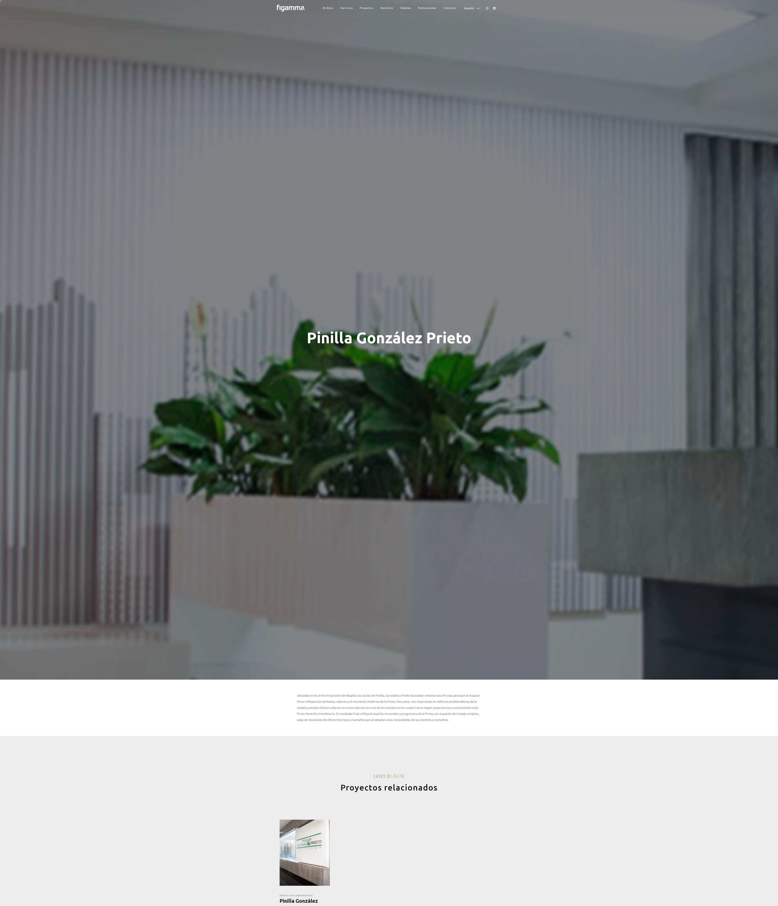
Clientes (405, 7)
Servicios (346, 7)
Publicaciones (427, 7)
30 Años (328, 7)
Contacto (450, 7)
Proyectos (367, 7)
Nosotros (386, 7)
